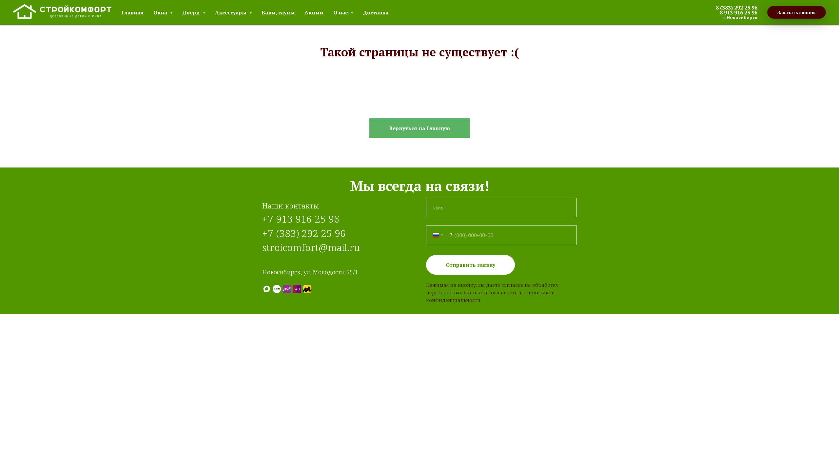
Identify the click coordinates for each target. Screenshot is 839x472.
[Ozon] (287, 289)
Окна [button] (160, 12)
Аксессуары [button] (231, 12)
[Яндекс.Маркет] (307, 289)
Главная (132, 12)
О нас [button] (341, 12)
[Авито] (277, 289)
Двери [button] (191, 12)
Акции (313, 12)
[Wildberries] (297, 289)
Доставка (375, 12)
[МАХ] (267, 289)
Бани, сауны (278, 12)
